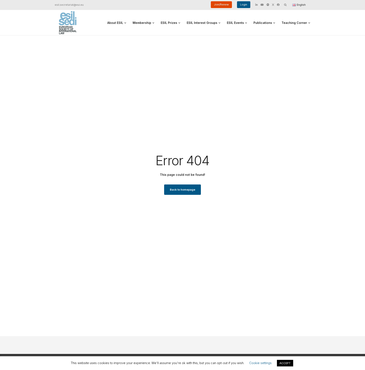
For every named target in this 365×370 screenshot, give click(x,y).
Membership (142, 23)
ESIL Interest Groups (202, 23)
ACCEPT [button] (285, 363)
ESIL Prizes (169, 23)
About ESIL (115, 23)
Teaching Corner (294, 23)
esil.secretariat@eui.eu (69, 4)
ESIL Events (235, 23)
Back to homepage (182, 189)
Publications (262, 23)
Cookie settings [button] (260, 363)
